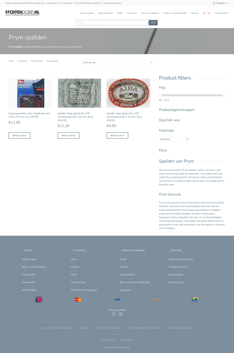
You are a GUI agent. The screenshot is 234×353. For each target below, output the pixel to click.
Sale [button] (209, 13)
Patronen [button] (195, 13)
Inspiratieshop (175, 274)
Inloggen (220, 3)
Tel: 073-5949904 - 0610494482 (143, 328)
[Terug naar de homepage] (22, 13)
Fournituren (79, 250)
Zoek (153, 23)
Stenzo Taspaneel (105, 13)
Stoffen (28, 250)
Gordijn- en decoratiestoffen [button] (175, 13)
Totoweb (120, 347)
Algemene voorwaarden (180, 259)
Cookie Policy (127, 340)
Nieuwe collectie (87, 13)
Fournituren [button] (132, 13)
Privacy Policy (107, 340)
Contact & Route (222, 13)
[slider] (160, 95)
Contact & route (176, 282)
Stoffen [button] (120, 13)
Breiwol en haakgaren (133, 250)
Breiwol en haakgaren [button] (150, 13)
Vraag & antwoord (177, 266)
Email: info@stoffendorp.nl (179, 328)
